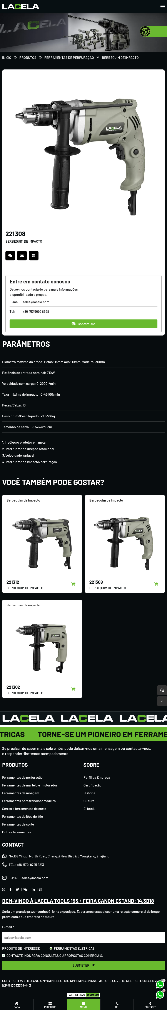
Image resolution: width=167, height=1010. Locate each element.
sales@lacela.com (36, 302)
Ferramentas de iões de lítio (22, 816)
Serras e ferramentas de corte (24, 808)
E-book (89, 808)
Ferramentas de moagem (20, 793)
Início (6, 57)
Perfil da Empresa (97, 777)
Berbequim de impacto (120, 57)
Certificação (93, 785)
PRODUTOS (27, 57)
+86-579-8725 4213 (30, 864)
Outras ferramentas (16, 832)
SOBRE (91, 765)
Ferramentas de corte (18, 824)
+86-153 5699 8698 (36, 311)
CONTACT (13, 844)
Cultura (89, 801)
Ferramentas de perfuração (69, 57)
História (89, 793)
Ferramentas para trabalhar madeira (29, 801)
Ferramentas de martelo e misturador (29, 785)
